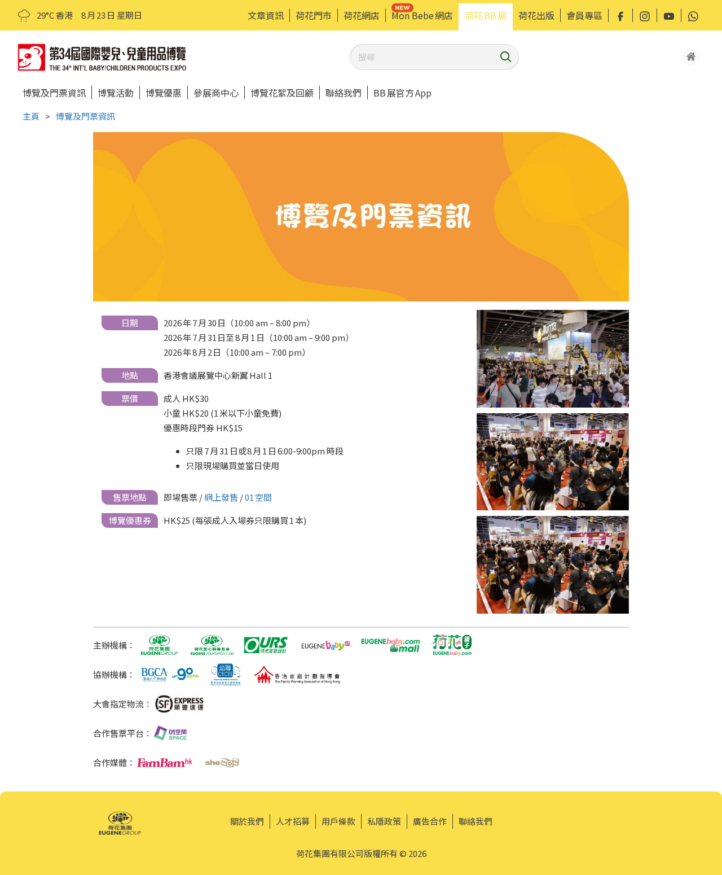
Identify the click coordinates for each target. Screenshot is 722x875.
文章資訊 (266, 15)
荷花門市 (314, 15)
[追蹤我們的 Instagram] (645, 15)
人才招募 (293, 821)
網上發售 (221, 497)
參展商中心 (216, 92)
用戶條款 (338, 821)
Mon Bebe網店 (422, 15)
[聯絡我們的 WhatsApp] (693, 15)
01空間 (258, 497)
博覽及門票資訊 (54, 92)
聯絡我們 (343, 92)
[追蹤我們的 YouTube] (669, 15)
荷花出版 (536, 15)
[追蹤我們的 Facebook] (620, 15)
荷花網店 (362, 15)
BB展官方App (402, 92)
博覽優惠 (164, 92)
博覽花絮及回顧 (282, 92)
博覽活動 (116, 92)
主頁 (31, 116)
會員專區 (584, 15)
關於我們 (247, 821)
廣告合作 (430, 821)
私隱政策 (384, 821)
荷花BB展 (486, 15)
